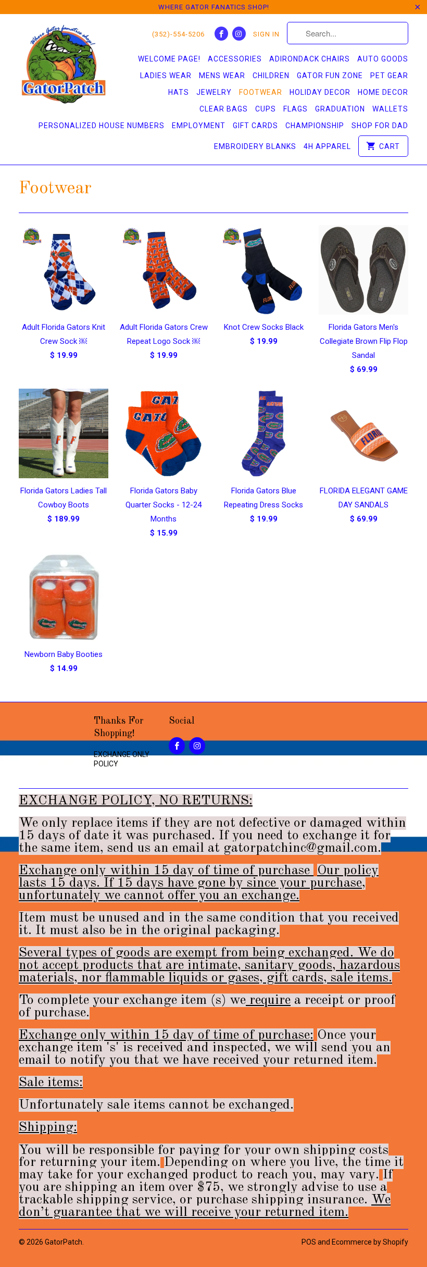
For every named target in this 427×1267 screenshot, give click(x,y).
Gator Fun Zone (330, 75)
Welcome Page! (169, 59)
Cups (265, 109)
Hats (178, 92)
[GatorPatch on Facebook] (221, 34)
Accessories (235, 59)
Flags (295, 109)
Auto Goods (382, 59)
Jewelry (214, 92)
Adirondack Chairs (309, 59)
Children (271, 75)
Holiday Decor (320, 92)
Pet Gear (389, 75)
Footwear (260, 92)
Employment (198, 125)
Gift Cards (255, 125)
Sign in (266, 34)
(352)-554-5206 (178, 34)
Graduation (340, 109)
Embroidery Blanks (255, 146)
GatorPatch (63, 1242)
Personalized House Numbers (102, 125)
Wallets (390, 109)
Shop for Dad (379, 125)
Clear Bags (223, 109)
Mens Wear (222, 75)
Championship (314, 125)
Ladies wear (166, 75)
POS (309, 1242)
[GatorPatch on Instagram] (239, 34)
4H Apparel (327, 146)
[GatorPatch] (63, 66)
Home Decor (383, 92)
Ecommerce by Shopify (370, 1242)
